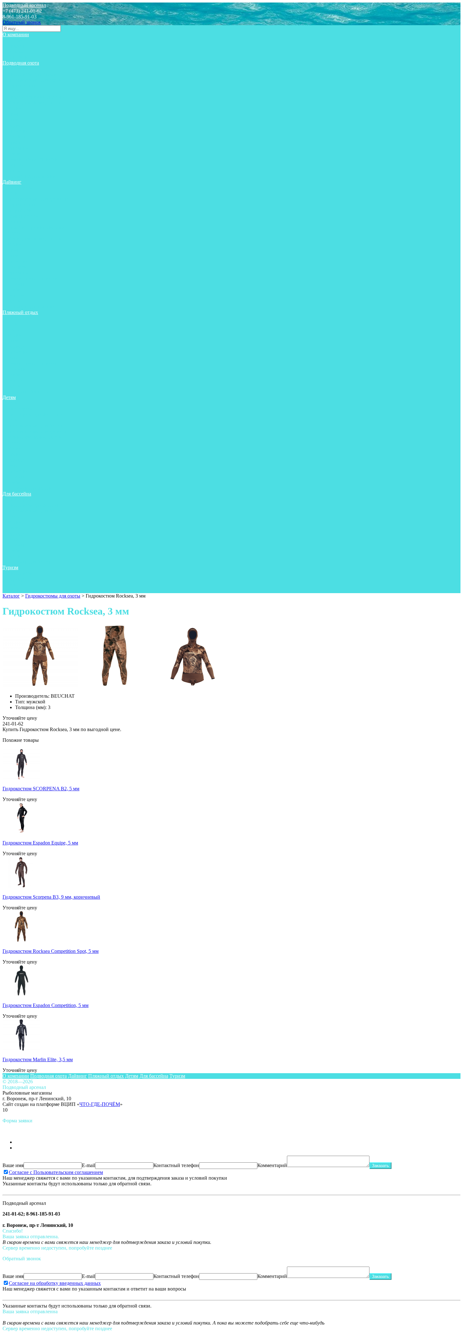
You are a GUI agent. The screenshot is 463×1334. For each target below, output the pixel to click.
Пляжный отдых (20, 312)
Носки (14, 119)
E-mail (88, 1165)
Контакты (17, 57)
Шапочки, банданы (28, 391)
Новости (16, 46)
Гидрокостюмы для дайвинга (38, 199)
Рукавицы (18, 148)
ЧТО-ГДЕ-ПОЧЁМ (99, 1104)
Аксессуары (20, 68)
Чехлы (14, 170)
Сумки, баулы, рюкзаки (32, 159)
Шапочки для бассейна (32, 488)
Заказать (380, 1165)
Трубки (15, 153)
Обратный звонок (22, 22)
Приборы (17, 136)
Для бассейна (17, 493)
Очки (13, 357)
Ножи (13, 114)
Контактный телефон (176, 1165)
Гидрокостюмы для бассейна (38, 425)
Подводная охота (21, 63)
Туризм (10, 567)
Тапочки (16, 284)
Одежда (15, 125)
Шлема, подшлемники (31, 176)
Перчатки (17, 131)
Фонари (15, 165)
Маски (14, 108)
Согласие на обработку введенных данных (55, 1283)
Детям (9, 397)
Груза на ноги (22, 85)
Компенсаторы (23, 216)
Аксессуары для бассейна (34, 414)
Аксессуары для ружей (31, 74)
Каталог (11, 595)
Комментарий (272, 1165)
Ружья (13, 142)
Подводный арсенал (24, 5)
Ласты (14, 91)
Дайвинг (12, 182)
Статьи (14, 40)
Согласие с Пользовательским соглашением (56, 1172)
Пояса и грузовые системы (36, 97)
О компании (16, 34)
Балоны (15, 221)
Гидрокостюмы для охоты (34, 80)
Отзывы (16, 51)
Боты (12, 193)
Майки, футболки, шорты (34, 102)
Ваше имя (13, 1165)
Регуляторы (19, 210)
